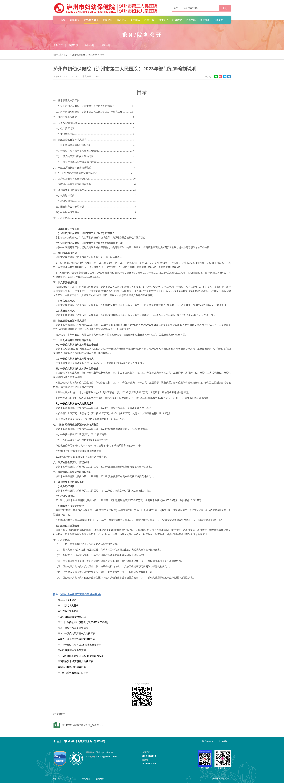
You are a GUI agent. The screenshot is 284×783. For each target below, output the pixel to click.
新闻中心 (107, 20)
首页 (63, 20)
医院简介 (57, 778)
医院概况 (74, 20)
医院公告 (74, 45)
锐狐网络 (226, 778)
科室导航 (149, 20)
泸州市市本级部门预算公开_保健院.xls (82, 725)
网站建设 (216, 778)
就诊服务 (121, 20)
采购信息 (89, 45)
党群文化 (163, 20)
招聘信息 (105, 45)
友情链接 (223, 741)
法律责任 (71, 778)
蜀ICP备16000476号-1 (102, 756)
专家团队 (135, 20)
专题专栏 (218, 20)
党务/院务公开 (91, 20)
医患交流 (191, 20)
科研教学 (177, 20)
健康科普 (204, 20)
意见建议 (100, 778)
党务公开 (58, 45)
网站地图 (86, 778)
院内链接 (206, 741)
